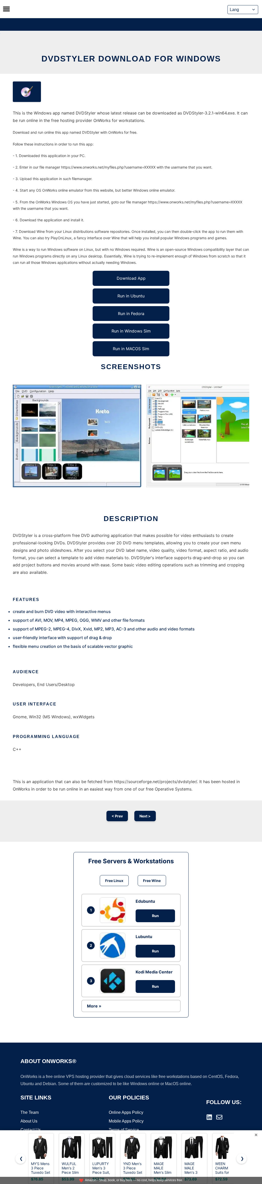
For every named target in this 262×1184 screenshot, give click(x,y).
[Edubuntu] (113, 910)
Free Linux (114, 880)
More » (94, 1006)
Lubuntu (144, 936)
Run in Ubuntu (131, 295)
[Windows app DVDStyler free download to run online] (27, 91)
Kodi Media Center (154, 971)
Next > (145, 816)
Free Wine (152, 880)
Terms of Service (124, 1130)
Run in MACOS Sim (131, 348)
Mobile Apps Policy (126, 1121)
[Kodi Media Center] (113, 981)
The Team (29, 1112)
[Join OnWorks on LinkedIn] (209, 1117)
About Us (28, 1121)
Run (155, 915)
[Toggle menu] (6, 9)
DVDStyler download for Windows (131, 58)
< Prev (117, 816)
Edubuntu (145, 901)
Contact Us (30, 1130)
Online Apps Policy (126, 1112)
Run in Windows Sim (131, 331)
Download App (131, 278)
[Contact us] (219, 1117)
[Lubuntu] (113, 945)
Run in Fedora (131, 313)
